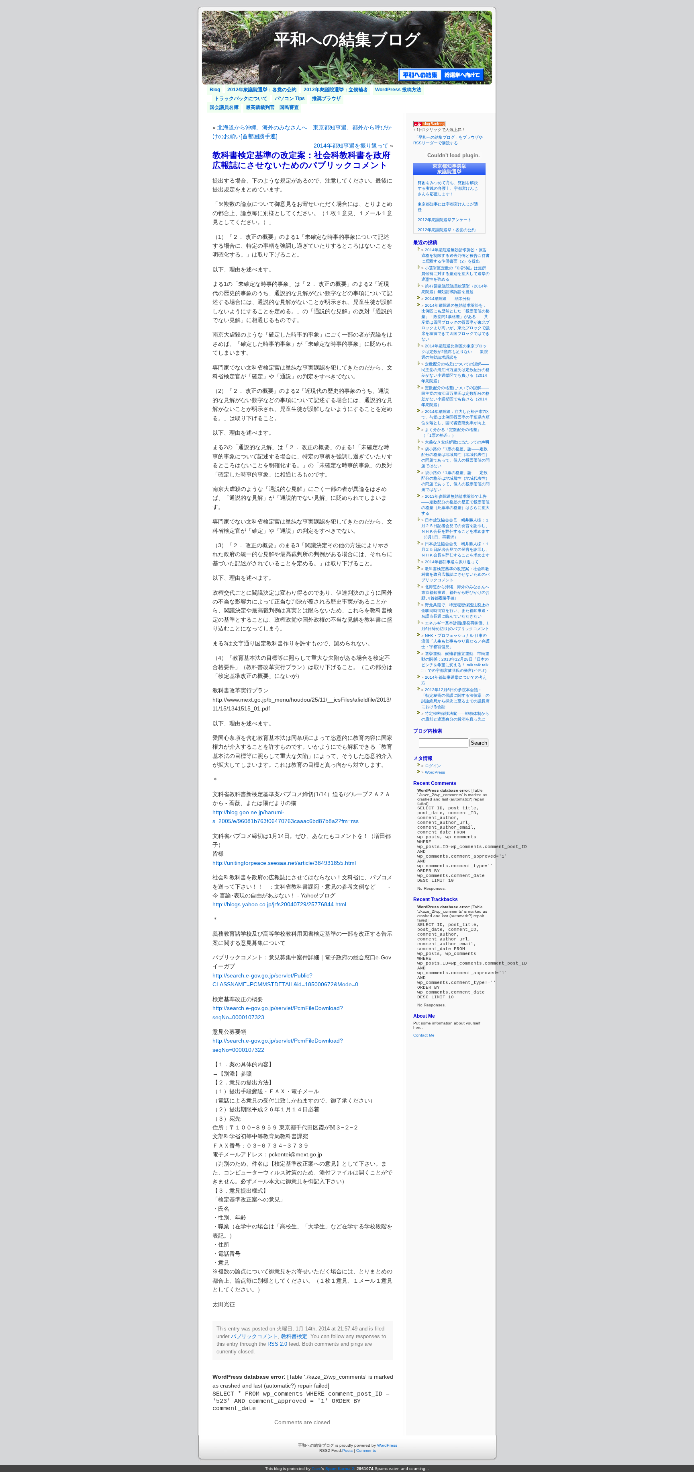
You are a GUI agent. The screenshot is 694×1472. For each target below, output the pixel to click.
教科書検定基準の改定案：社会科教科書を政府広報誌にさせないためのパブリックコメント (455, 574)
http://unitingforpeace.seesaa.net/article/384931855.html (284, 863)
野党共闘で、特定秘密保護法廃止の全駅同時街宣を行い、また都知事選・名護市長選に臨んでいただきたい (455, 610)
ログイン (433, 766)
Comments (366, 1450)
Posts (347, 1450)
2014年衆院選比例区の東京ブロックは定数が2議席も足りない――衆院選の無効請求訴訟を (454, 351)
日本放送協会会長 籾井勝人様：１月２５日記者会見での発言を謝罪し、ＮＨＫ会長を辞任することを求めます (455, 549)
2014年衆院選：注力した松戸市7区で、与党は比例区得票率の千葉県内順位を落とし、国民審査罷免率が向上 (455, 417)
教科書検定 (294, 1336)
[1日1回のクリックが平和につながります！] (429, 125)
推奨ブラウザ (326, 98)
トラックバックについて (240, 98)
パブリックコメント (254, 1336)
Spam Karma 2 (339, 1468)
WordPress (435, 772)
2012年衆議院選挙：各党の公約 (261, 89)
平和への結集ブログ (347, 39)
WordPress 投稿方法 (398, 89)
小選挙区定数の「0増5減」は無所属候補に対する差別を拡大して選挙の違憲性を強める (455, 273)
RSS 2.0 (277, 1344)
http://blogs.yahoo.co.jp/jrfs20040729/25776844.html (279, 904)
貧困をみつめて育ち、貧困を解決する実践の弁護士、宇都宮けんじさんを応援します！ (448, 188)
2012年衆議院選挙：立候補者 (336, 89)
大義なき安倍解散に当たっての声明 (457, 442)
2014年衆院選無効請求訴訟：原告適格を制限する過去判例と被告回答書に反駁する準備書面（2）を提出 (455, 255)
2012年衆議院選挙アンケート (445, 220)
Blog (215, 89)
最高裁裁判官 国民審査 (272, 107)
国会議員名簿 (224, 107)
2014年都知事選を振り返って (351, 145)
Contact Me (424, 1035)
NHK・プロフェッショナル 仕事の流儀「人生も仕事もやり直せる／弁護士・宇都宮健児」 (455, 641)
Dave (316, 1468)
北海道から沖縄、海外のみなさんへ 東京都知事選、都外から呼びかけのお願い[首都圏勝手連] (457, 592)
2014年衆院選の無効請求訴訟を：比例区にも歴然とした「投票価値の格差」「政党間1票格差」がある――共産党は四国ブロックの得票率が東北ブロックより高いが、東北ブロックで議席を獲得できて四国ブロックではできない (455, 322)
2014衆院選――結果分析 (448, 298)
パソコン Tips (290, 98)
